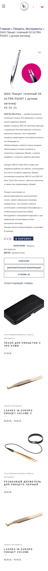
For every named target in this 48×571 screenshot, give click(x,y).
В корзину (23, 239)
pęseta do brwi (18, 253)
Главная (5, 28)
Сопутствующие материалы (14, 335)
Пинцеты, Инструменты (27, 28)
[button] (39, 52)
